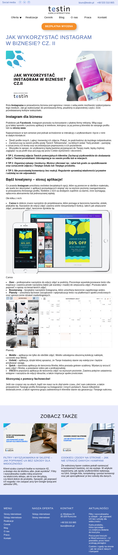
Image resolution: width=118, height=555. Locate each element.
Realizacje (31, 17)
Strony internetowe (12, 514)
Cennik (48, 17)
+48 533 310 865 (68, 522)
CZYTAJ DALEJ (30, 438)
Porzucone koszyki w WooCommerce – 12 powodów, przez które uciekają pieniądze (100, 539)
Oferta (15, 17)
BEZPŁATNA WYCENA (59, 26)
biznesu (35, 117)
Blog (61, 17)
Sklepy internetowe (13, 517)
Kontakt (102, 17)
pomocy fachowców (36, 378)
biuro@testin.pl (67, 526)
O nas (74, 17)
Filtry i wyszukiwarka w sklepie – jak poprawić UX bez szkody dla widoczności (100, 518)
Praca (87, 17)
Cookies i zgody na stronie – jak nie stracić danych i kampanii (101, 549)
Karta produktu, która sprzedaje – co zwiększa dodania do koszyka (99, 528)
